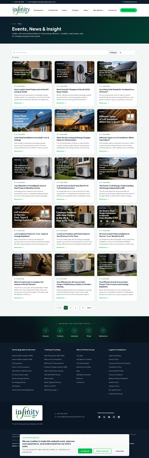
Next (89, 308)
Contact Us (112, 10)
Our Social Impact (83, 363)
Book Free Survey (128, 10)
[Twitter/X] (104, 417)
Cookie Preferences (116, 394)
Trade (64, 10)
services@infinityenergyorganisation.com (42, 2)
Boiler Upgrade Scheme (52, 382)
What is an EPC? (50, 386)
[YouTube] (109, 417)
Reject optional (102, 451)
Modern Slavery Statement (118, 378)
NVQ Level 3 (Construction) (54, 363)
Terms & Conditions (116, 375)
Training (75, 10)
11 (83, 308)
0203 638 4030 (19, 2)
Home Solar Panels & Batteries (23, 390)
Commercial (53, 10)
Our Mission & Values (84, 359)
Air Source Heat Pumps (20, 375)
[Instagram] (114, 417)
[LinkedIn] (119, 417)
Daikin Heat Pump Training (53, 371)
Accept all (85, 451)
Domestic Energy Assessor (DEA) (55, 367)
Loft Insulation (17, 363)
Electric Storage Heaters (20, 378)
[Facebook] (99, 417)
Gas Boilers (16, 386)
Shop (86, 10)
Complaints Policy (115, 367)
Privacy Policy (114, 359)
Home (14, 24)
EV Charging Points (19, 382)
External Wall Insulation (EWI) (22, 356)
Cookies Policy (114, 386)
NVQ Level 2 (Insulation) (53, 359)
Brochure (80, 378)
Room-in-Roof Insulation (21, 367)
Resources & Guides (84, 367)
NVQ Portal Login (50, 390)
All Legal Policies (115, 390)
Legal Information (115, 356)
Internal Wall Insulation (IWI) (22, 359)
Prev (59, 308)
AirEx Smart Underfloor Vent (22, 371)
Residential (38, 10)
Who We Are (97, 10)
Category (113, 52)
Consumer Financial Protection (120, 363)
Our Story (80, 356)
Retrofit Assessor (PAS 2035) (54, 356)
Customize (119, 451)
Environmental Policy (116, 371)
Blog (78, 371)
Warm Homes (49, 378)
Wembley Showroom (130, 2)
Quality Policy (113, 382)
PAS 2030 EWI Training (52, 375)
